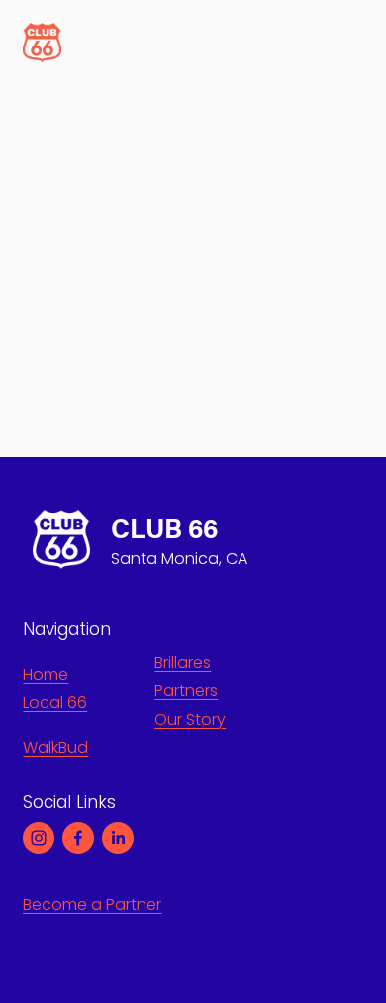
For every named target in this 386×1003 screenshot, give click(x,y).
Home (45, 674)
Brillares (182, 662)
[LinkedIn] (118, 838)
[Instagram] (38, 838)
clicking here (208, 415)
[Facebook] (78, 838)
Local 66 (55, 702)
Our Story (190, 719)
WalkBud (55, 747)
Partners (186, 691)
